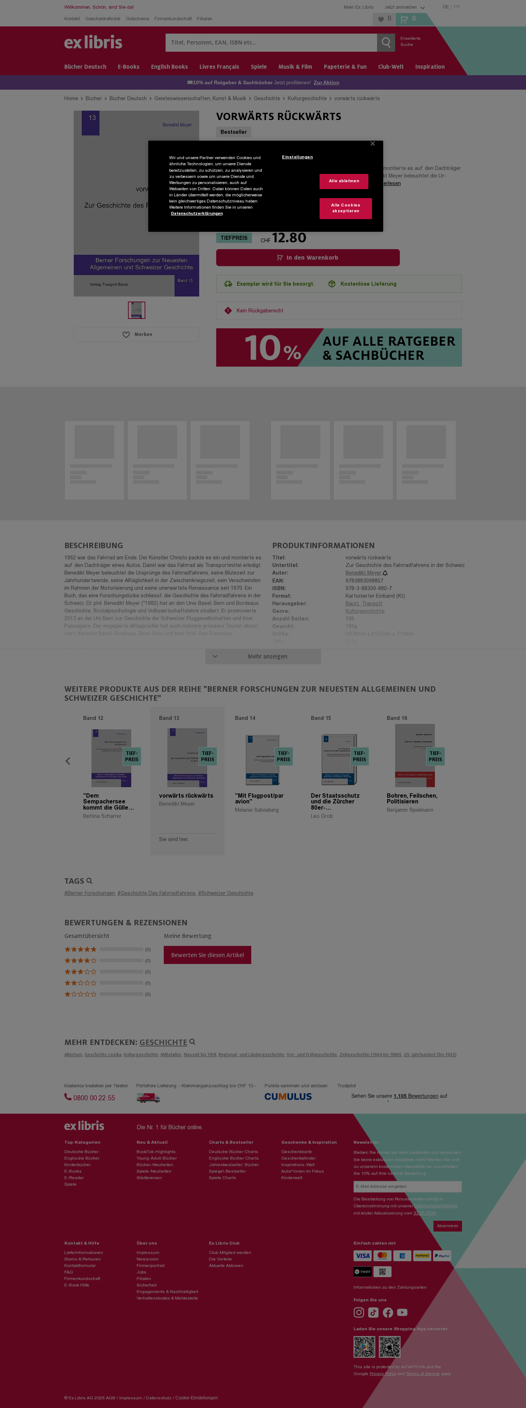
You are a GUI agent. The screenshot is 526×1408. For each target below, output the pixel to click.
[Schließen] (373, 144)
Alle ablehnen (344, 181)
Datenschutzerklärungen (197, 214)
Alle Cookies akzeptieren (345, 208)
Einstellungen (297, 157)
